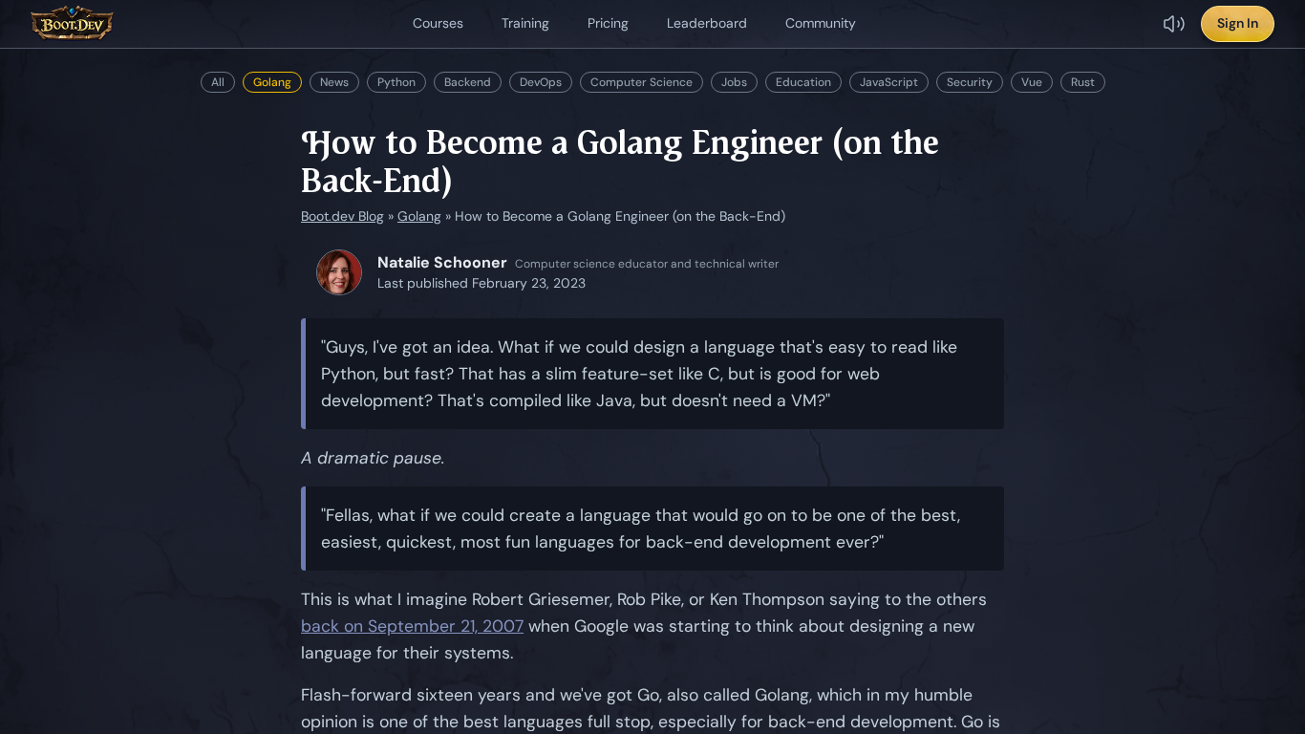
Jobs (734, 82)
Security (970, 82)
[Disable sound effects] (1174, 24)
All (218, 82)
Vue (1031, 82)
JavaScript (889, 82)
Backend (467, 82)
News (334, 82)
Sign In (1237, 23)
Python (396, 82)
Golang (272, 82)
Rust (1083, 82)
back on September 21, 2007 (412, 626)
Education (803, 82)
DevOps (541, 82)
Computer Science (641, 82)
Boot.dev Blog (342, 216)
